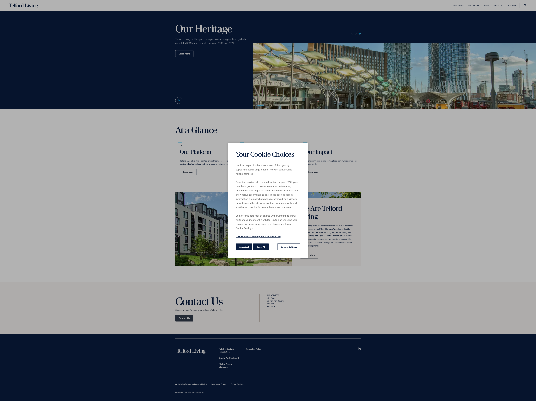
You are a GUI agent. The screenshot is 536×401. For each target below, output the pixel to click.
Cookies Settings (289, 246)
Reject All (261, 246)
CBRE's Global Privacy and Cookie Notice (258, 236)
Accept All (244, 246)
